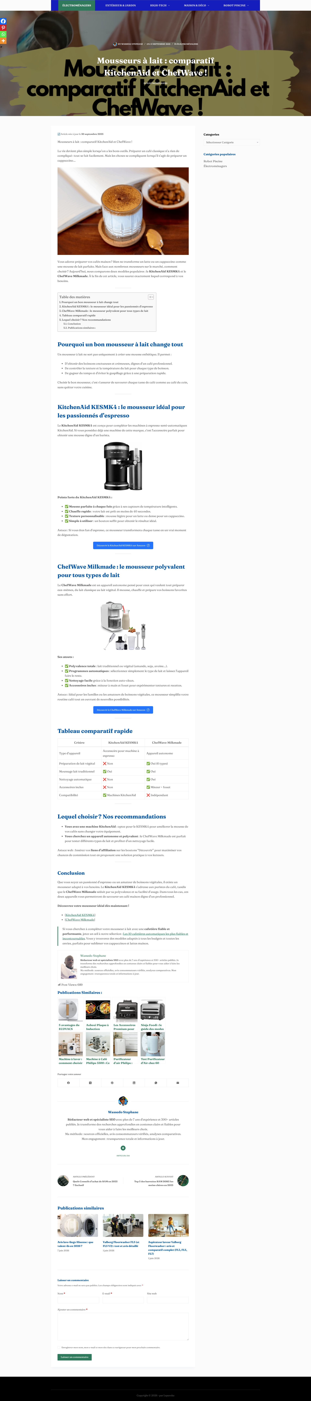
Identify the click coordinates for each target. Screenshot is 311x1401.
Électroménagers (76, 5)
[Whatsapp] (3, 34)
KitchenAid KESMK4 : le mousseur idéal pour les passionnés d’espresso (107, 306)
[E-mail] (178, 1083)
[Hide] (1, 47)
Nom (61, 1293)
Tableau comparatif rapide (79, 315)
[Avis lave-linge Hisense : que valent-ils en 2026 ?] (78, 1225)
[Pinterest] (3, 27)
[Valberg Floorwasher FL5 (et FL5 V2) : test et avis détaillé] (123, 1225)
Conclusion (74, 323)
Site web (152, 1293)
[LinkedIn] (134, 1083)
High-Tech (158, 5)
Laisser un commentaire (74, 1357)
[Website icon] (123, 1148)
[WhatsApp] (156, 1083)
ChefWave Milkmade (80, 920)
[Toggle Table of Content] (149, 297)
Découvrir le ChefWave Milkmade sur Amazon (121, 709)
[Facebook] (3, 21)
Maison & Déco (195, 5)
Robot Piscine (235, 5)
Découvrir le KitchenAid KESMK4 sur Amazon (121, 545)
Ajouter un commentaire (72, 1309)
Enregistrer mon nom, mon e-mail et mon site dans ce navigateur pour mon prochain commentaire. (111, 1347)
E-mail (107, 1293)
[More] (3, 40)
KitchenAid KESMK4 (80, 915)
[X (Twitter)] (90, 1083)
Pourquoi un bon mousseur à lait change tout (90, 302)
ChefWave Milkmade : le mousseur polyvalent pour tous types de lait (105, 310)
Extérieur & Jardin (120, 5)
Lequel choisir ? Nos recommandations (86, 319)
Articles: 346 (123, 1156)
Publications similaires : (82, 327)
